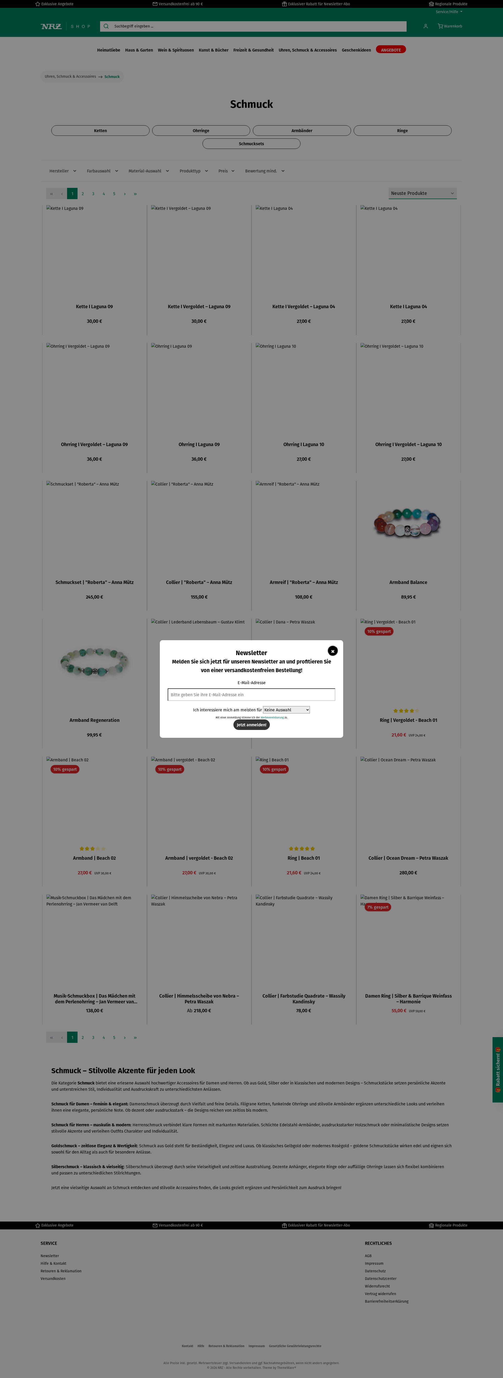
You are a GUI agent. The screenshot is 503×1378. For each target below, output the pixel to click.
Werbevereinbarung (272, 717)
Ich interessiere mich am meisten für (227, 710)
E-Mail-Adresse (252, 682)
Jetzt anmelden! (251, 724)
